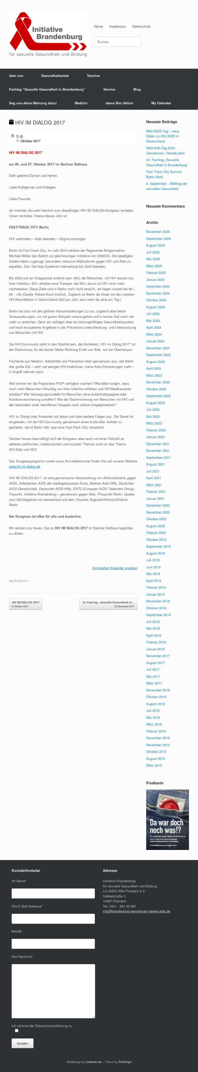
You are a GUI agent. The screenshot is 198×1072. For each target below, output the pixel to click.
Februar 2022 (156, 430)
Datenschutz (141, 26)
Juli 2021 (153, 471)
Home (98, 26)
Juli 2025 (153, 252)
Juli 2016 (153, 710)
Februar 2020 (156, 532)
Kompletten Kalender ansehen (115, 567)
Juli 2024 (153, 313)
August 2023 (155, 361)
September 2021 (158, 457)
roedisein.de (93, 1062)
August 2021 (155, 464)
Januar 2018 (155, 649)
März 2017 (154, 683)
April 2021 (153, 477)
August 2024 (155, 306)
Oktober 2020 (156, 518)
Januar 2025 (155, 279)
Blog (137, 89)
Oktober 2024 (156, 299)
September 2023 (158, 354)
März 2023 (154, 375)
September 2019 (158, 546)
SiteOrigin (125, 1062)
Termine (93, 75)
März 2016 (154, 724)
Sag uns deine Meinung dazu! (33, 102)
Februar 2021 (156, 491)
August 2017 (155, 662)
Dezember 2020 (158, 505)
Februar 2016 (156, 731)
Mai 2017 (153, 676)
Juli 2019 (153, 559)
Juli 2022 (153, 409)
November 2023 (158, 347)
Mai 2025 (153, 258)
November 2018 (158, 600)
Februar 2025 (156, 272)
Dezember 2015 (158, 737)
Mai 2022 (153, 416)
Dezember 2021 (158, 443)
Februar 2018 (156, 642)
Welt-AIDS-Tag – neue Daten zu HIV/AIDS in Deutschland (162, 136)
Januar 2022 (155, 436)
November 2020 (158, 512)
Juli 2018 (153, 621)
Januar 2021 (155, 498)
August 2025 (155, 245)
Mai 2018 (153, 628)
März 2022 (154, 423)
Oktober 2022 (156, 389)
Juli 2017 (153, 669)
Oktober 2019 (156, 539)
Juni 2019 (153, 566)
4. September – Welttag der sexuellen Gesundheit (166, 186)
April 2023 (153, 368)
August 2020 (155, 525)
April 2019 (153, 580)
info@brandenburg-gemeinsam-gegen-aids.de (136, 911)
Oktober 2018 (156, 607)
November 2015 (158, 744)
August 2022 (155, 402)
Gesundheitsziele (55, 75)
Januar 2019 (155, 594)
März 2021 (154, 484)
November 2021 (158, 450)
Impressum (117, 26)
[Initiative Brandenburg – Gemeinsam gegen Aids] (48, 34)
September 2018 (158, 614)
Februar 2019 (156, 587)
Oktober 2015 (156, 751)
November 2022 (158, 382)
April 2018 (153, 635)
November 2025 (158, 231)
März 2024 (154, 334)
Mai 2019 (153, 573)
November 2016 (158, 690)
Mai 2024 (153, 320)
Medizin (81, 102)
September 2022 (158, 395)
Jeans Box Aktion (119, 102)
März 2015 (154, 765)
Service (109, 89)
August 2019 (155, 553)
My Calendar (161, 102)
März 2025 (154, 265)
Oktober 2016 (156, 696)
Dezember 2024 (158, 286)
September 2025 (158, 238)
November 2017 (158, 655)
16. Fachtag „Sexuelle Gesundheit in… (108, 604)
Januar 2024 (155, 340)
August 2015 (155, 758)
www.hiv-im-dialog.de (24, 466)
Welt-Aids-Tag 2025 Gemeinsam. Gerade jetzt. (166, 150)
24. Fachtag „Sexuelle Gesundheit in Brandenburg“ (167, 162)
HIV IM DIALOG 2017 (25, 604)
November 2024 (158, 293)
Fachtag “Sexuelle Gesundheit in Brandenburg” (47, 89)
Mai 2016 (153, 717)
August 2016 (155, 703)
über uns (16, 75)
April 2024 (153, 327)
